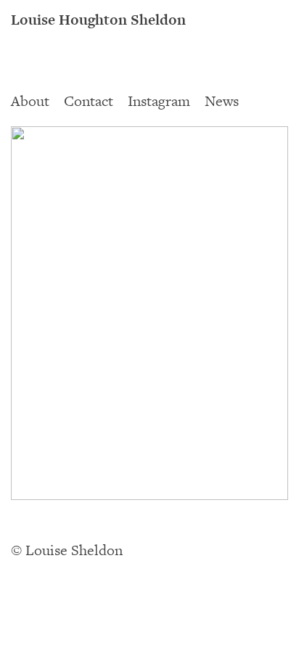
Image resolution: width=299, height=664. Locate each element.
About (30, 101)
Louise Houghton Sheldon (98, 20)
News (222, 101)
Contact (88, 101)
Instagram (159, 101)
